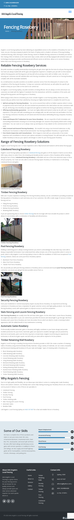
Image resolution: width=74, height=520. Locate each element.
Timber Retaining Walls (41, 477)
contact (30, 489)
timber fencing (28, 214)
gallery (30, 486)
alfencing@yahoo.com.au (65, 484)
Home (7, 31)
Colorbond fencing (34, 153)
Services (30, 482)
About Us (31, 479)
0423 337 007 (29, 409)
